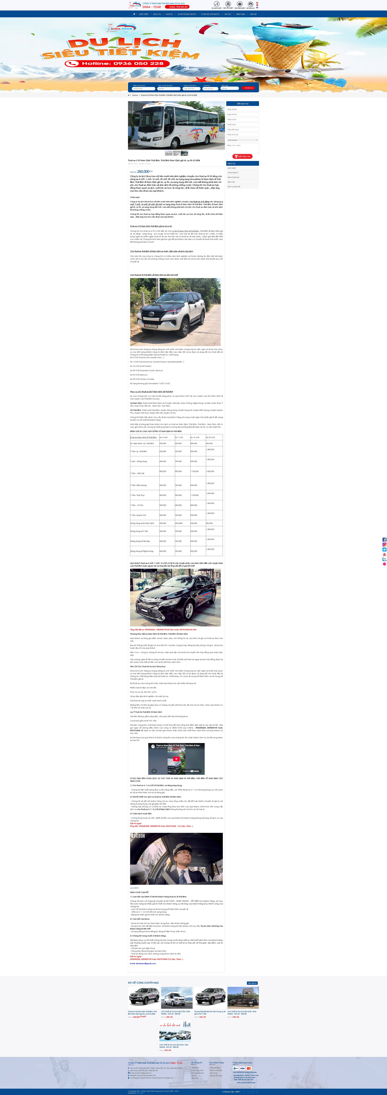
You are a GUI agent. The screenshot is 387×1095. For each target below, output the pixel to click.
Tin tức (228, 14)
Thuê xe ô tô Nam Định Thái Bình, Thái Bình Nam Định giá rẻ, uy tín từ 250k (142, 1012)
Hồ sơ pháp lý (233, 173)
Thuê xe (169, 14)
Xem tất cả (252, 983)
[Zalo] (384, 559)
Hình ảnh (240, 14)
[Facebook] (384, 540)
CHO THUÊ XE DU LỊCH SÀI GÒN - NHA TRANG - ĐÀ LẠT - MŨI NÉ (175, 1012)
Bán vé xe (231, 182)
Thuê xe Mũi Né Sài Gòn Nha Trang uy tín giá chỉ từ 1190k (210, 1012)
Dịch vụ (157, 14)
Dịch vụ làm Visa (234, 186)
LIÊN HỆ (253, 14)
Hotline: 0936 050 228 (178, 6)
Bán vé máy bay (233, 177)
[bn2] (193, 54)
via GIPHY (134, 887)
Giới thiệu (143, 14)
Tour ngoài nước (210, 14)
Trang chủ (134, 13)
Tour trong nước (187, 14)
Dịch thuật (232, 168)
